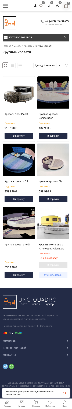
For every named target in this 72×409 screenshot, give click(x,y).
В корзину (19, 135)
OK (64, 393)
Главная (7, 46)
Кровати (28, 46)
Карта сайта (45, 326)
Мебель (17, 46)
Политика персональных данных (19, 326)
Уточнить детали (53, 275)
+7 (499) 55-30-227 (57, 21)
